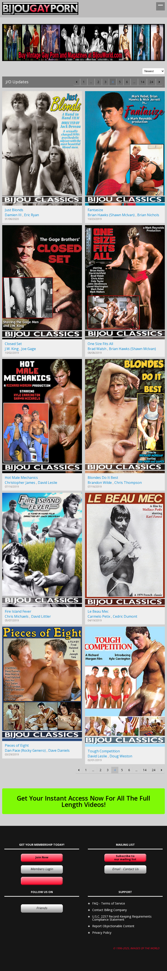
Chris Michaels (16, 616)
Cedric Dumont (125, 616)
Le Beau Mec (98, 611)
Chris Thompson (128, 482)
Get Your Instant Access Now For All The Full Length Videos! (83, 801)
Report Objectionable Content (113, 926)
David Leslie (47, 482)
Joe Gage (28, 348)
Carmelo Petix (99, 616)
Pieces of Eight (17, 745)
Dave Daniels (59, 750)
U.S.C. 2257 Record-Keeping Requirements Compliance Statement (122, 918)
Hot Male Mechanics (21, 477)
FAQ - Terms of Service (108, 903)
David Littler (41, 616)
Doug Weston (121, 756)
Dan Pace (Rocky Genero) (25, 750)
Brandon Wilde (100, 482)
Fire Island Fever (18, 611)
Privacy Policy (101, 932)
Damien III (13, 215)
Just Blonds (14, 209)
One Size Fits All (100, 343)
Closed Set (13, 343)
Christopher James (20, 482)
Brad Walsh (97, 348)
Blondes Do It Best (103, 477)
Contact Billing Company (109, 910)
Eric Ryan (31, 215)
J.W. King (12, 348)
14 (142, 82)
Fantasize (95, 209)
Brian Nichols (148, 215)
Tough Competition (104, 751)
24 (151, 82)
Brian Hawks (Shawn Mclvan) (111, 215)
